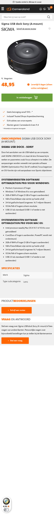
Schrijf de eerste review (26, 28)
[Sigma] (7, 29)
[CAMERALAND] (18, 9)
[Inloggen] (41, 8)
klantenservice (46, 333)
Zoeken (48, 16)
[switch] (6, 509)
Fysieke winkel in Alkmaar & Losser (28, 2)
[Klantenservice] (45, 8)
